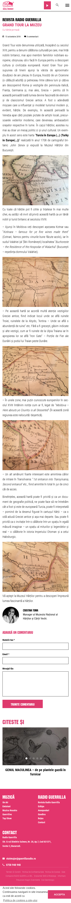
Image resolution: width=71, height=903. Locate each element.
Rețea (40, 818)
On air (5, 802)
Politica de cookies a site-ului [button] (20, 900)
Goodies (42, 814)
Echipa (41, 806)
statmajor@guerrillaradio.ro (21, 858)
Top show (7, 818)
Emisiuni (6, 806)
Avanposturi (43, 810)
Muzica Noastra (9, 810)
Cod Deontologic (47, 880)
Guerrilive (7, 814)
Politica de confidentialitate (33, 872)
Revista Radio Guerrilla (21, 19)
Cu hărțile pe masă (10, 29)
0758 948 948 (13, 865)
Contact (41, 822)
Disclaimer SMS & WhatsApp (45, 876)
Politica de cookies (52, 872)
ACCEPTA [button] (59, 894)
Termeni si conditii (13, 872)
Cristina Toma (30, 610)
